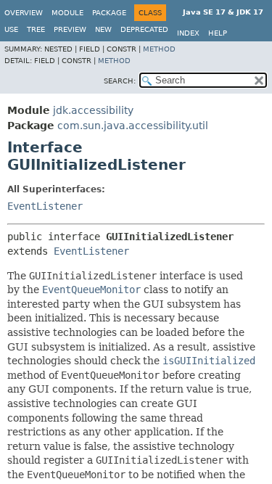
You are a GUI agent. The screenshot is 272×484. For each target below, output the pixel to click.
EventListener (45, 206)
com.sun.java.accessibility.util (132, 125)
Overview (23, 13)
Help (217, 33)
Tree (36, 29)
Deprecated (144, 29)
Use (11, 29)
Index (188, 33)
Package (109, 13)
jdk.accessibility (93, 110)
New (103, 29)
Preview (70, 29)
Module (67, 13)
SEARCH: (120, 81)
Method (159, 49)
